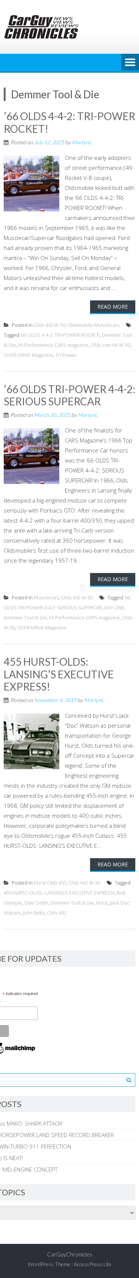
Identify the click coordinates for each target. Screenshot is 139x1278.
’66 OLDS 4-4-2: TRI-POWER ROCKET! (69, 122)
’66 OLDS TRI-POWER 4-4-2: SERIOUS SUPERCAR (69, 395)
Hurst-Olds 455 (50, 882)
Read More (112, 306)
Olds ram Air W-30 (110, 345)
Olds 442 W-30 (49, 325)
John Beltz (34, 912)
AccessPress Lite (93, 1264)
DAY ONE (114, 607)
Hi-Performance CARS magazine (53, 345)
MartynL (82, 142)
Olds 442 (56, 912)
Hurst (102, 902)
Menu (130, 63)
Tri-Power (65, 355)
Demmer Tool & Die (25, 617)
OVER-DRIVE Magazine (28, 355)
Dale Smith (36, 902)
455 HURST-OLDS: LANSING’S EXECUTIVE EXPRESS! (59, 674)
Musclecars (46, 597)
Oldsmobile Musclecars (93, 325)
